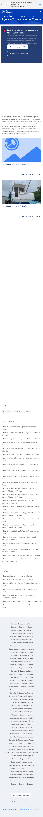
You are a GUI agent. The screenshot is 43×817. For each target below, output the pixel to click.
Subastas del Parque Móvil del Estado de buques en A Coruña (21, 584)
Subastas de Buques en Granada (21, 693)
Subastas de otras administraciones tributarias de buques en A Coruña (19, 596)
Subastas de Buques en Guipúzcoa (21, 687)
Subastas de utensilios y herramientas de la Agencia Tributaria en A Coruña (20, 550)
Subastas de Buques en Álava (21, 624)
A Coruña (7, 412)
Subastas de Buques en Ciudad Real (21, 674)
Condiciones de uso (25, 809)
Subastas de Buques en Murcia (21, 727)
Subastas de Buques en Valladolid (21, 778)
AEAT (27, 412)
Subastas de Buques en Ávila (21, 640)
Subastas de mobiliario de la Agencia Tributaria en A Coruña (20, 532)
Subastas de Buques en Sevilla (21, 759)
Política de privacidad (10, 809)
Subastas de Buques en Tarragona (21, 765)
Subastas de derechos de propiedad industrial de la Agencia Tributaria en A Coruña (20, 490)
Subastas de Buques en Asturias (21, 636)
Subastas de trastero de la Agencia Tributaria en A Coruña (19, 443)
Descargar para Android (20, 53)
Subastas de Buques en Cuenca (21, 684)
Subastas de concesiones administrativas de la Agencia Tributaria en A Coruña (21, 560)
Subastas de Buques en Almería (21, 633)
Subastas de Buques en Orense (21, 734)
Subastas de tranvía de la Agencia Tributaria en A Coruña (19, 544)
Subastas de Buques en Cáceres (21, 658)
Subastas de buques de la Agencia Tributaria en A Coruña (19, 483)
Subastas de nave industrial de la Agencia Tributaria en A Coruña (21, 450)
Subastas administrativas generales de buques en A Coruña (20, 606)
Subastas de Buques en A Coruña (21, 680)
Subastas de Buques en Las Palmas (21, 740)
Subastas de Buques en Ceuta (21, 671)
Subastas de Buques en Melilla (21, 724)
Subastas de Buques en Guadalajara (21, 696)
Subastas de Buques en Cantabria (21, 665)
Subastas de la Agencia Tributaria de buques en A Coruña (19, 590)
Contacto (37, 809)
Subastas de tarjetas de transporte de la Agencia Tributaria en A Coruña (19, 538)
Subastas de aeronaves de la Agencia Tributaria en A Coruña (20, 477)
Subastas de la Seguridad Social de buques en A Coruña (21, 601)
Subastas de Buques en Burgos (21, 655)
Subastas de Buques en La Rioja (21, 746)
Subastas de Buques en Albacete (21, 627)
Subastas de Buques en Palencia (21, 737)
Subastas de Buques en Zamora (21, 781)
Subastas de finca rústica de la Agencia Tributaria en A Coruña (21, 459)
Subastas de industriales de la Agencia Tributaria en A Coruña (21, 471)
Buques (17, 412)
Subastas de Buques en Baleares (21, 646)
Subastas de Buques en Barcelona (21, 649)
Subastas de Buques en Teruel (21, 768)
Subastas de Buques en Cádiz (21, 662)
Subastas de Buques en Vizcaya (21, 652)
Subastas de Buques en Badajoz (21, 643)
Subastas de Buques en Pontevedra (21, 743)
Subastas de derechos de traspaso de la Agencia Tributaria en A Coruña (19, 502)
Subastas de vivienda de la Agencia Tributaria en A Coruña (19, 428)
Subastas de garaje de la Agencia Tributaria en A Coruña (21, 439)
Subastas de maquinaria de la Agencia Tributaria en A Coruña (20, 520)
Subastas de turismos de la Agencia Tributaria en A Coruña (20, 465)
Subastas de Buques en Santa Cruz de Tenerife (21, 753)
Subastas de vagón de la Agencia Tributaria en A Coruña (21, 555)
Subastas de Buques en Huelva (21, 699)
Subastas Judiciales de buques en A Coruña (17, 576)
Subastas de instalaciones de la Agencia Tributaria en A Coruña (21, 508)
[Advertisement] (21, 88)
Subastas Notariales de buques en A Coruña (17, 580)
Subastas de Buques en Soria (21, 762)
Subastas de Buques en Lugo (21, 712)
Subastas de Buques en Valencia (21, 775)
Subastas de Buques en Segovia (21, 756)
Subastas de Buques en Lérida (21, 715)
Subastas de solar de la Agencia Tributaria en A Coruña (21, 455)
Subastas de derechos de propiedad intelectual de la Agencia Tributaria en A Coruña (20, 496)
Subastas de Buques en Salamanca (21, 749)
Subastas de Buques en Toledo (21, 771)
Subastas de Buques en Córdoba (21, 677)
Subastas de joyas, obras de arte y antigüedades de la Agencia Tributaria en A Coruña (21, 514)
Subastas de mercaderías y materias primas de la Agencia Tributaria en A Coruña (19, 526)
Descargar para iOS (18, 47)
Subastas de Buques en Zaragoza (21, 784)
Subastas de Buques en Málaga (21, 721)
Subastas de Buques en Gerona (21, 690)
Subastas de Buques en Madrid (21, 718)
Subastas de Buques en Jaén (21, 706)
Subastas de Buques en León (21, 709)
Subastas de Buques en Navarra (21, 731)
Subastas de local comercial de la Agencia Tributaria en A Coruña (21, 434)
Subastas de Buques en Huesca (21, 702)
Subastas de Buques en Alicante (21, 630)
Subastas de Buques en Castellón (21, 668)
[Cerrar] (1, 4)
